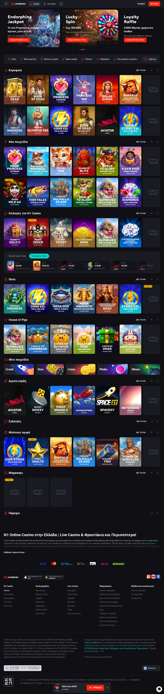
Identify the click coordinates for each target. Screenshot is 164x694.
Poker (70, 610)
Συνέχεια (97, 688)
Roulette (71, 598)
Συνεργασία (136, 598)
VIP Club (7, 602)
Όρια (101, 610)
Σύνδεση (141, 4)
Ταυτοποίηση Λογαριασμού (111, 606)
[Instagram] (149, 576)
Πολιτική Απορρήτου (108, 621)
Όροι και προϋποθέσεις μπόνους (22, 36)
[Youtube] (153, 576)
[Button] (6, 3)
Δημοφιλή (71, 590)
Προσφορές (9, 598)
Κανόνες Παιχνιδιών (108, 617)
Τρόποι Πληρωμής (107, 590)
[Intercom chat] (159, 689)
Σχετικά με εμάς (138, 590)
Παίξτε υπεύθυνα (91, 642)
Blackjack (71, 602)
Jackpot (39, 598)
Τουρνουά (8, 606)
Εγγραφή (154, 4)
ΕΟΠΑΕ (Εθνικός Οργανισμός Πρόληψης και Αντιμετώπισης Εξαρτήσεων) (116, 648)
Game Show (72, 594)
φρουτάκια (150, 543)
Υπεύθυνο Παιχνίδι (107, 613)
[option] (12, 59)
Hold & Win (40, 613)
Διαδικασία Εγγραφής (108, 602)
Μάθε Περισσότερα (19, 40)
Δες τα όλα (141, 70)
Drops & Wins (41, 610)
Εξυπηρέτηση (137, 594)
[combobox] (151, 668)
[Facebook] (158, 576)
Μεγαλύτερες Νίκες (17, 256)
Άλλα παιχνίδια (74, 613)
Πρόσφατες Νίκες (39, 256)
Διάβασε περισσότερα (14, 552)
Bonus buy (40, 602)
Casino (7, 590)
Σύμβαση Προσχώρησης (109, 594)
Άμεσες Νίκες (42, 594)
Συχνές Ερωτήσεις (107, 625)
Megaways (40, 606)
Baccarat (71, 606)
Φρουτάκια (40, 590)
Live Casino (9, 594)
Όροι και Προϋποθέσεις (109, 598)
